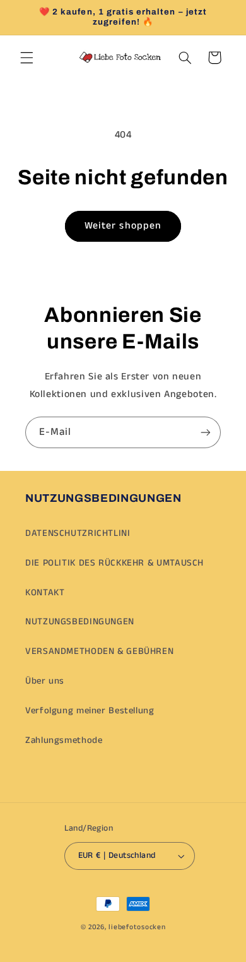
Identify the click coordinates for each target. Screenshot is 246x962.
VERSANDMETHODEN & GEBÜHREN (99, 651)
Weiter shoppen (123, 226)
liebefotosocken (136, 927)
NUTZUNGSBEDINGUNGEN (79, 621)
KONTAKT (44, 592)
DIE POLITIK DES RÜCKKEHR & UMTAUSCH (114, 563)
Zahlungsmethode (63, 740)
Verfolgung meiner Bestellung (90, 710)
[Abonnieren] (205, 432)
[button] (26, 57)
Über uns (44, 681)
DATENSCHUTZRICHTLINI (78, 533)
